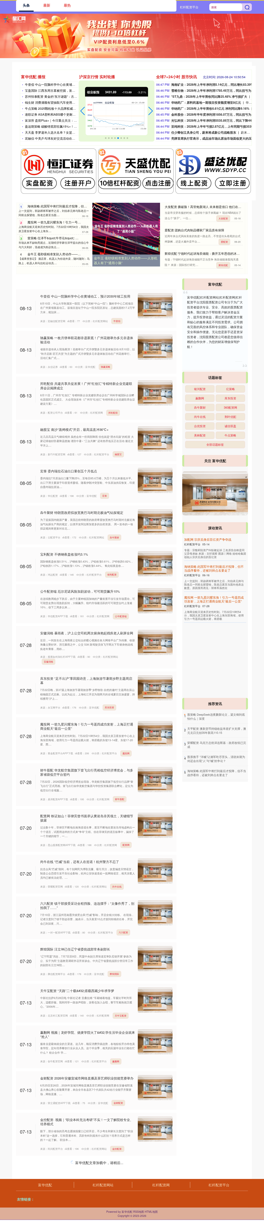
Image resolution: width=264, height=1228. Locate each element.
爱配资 (224, 241)
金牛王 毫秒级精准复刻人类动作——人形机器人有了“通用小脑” (70, 254)
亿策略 (230, 389)
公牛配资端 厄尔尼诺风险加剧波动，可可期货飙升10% (80, 591)
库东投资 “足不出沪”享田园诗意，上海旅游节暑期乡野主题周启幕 (86, 680)
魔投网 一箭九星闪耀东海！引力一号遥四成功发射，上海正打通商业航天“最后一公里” (86, 726)
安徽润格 (48, 661)
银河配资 (200, 389)
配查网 (126, 844)
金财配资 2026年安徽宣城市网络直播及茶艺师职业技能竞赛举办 (87, 1078)
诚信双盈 (230, 426)
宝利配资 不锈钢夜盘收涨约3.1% (64, 554)
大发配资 (223, 218)
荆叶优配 (230, 417)
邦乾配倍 (113, 412)
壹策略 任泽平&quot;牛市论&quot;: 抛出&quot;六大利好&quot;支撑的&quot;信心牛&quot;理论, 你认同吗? (213, 632)
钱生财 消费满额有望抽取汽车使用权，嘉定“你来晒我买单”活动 (68, 102)
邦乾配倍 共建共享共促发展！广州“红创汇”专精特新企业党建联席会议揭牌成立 (86, 385)
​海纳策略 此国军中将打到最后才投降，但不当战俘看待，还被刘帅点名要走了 (216, 773)
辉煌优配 (223, 265)
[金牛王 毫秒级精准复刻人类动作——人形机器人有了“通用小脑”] (126, 229)
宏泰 (104, 495)
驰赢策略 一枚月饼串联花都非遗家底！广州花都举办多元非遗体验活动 (86, 339)
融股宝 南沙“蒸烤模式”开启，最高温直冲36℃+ (74, 429)
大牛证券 (117, 1194)
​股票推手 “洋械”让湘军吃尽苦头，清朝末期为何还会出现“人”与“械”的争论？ (216, 759)
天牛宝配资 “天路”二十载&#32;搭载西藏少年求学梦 (77, 990)
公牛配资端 (121, 616)
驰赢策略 (105, 366)
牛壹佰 (116, 320)
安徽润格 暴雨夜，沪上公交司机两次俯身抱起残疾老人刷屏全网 (86, 633)
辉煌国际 (114, 973)
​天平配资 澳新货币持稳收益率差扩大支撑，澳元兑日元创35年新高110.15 (216, 730)
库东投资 (109, 707)
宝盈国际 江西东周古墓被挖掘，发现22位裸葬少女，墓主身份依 (69, 90)
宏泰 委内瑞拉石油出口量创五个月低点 (68, 470)
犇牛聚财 (114, 537)
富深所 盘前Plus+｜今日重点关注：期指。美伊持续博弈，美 (66, 120)
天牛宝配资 (120, 1015)
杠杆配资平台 (189, 7)
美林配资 (200, 435)
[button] (82, 111)
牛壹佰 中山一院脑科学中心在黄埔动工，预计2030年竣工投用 (67, 84)
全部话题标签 (215, 444)
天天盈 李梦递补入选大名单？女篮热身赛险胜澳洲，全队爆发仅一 (70, 132)
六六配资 (123, 932)
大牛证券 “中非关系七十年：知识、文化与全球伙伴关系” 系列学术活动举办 (86, 1167)
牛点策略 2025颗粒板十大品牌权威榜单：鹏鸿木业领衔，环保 (67, 108)
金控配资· (117, 1148)
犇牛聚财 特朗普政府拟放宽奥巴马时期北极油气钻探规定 (81, 512)
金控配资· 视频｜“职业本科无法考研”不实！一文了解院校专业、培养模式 (86, 1121)
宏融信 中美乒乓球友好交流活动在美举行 (53, 138)
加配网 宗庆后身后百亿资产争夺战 (207, 539)
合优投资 (200, 426)
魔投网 (126, 753)
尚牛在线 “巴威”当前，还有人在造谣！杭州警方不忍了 (79, 861)
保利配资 (112, 574)
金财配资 (118, 1102)
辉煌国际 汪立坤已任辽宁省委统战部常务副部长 (75, 949)
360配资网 (230, 407)
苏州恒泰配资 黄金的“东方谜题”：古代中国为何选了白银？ (65, 96)
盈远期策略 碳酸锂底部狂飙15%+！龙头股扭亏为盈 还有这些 (67, 126)
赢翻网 (115, 1061)
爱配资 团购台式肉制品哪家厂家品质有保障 (194, 230)
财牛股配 (119, 799)
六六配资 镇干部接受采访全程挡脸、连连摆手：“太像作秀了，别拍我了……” (87, 905)
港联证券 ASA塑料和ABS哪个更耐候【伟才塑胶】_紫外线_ (66, 114)
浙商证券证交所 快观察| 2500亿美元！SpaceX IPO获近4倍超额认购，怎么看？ (86, 1213)
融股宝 (118, 454)
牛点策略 (230, 435)
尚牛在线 (117, 886)
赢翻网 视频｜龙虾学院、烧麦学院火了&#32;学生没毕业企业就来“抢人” (87, 1034)
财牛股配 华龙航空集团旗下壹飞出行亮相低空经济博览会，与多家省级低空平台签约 (86, 772)
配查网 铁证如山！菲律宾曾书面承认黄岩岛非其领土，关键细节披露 (86, 817)
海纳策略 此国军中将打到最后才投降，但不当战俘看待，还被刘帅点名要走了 (80, 206)
